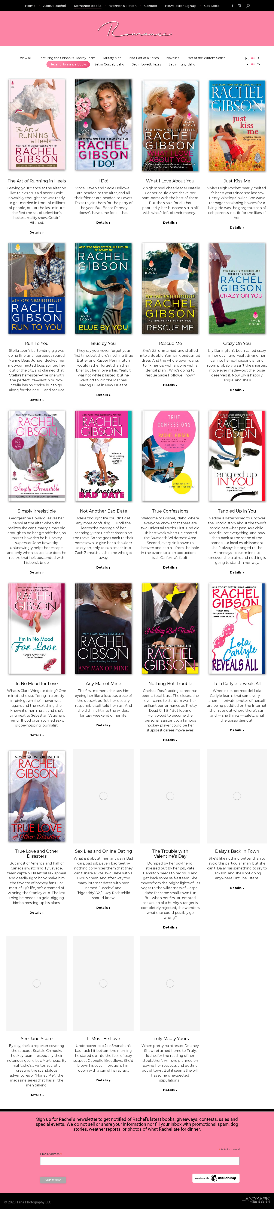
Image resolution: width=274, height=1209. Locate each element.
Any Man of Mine (103, 683)
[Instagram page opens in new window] (239, 6)
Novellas (172, 58)
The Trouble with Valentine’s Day (170, 854)
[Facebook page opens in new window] (232, 6)
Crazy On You (237, 343)
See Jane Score (37, 1038)
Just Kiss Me (237, 181)
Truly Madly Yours (170, 1038)
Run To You (37, 343)
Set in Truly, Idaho (182, 64)
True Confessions (170, 511)
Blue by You (103, 343)
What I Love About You (170, 181)
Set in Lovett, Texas (146, 64)
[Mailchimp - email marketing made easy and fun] (216, 1181)
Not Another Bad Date (103, 511)
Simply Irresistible (37, 511)
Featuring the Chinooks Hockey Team (67, 58)
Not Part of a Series (144, 58)
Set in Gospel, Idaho (109, 64)
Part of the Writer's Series (206, 58)
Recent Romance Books (68, 64)
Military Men (112, 58)
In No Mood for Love (37, 683)
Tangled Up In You (237, 511)
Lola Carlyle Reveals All (237, 683)
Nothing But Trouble (170, 683)
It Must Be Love (103, 1038)
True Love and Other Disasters (36, 854)
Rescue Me (170, 343)
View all (25, 58)
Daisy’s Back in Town (237, 851)
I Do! (103, 181)
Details (35, 232)
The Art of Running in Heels (36, 181)
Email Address (51, 1154)
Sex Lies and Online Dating (103, 851)
